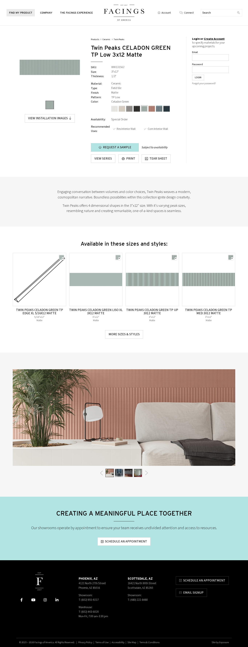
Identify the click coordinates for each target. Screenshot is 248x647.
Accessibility (118, 642)
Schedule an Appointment (126, 541)
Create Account (214, 39)
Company (46, 12)
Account (166, 12)
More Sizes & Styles (124, 334)
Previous (101, 473)
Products (95, 39)
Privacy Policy (85, 642)
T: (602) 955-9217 (89, 600)
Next (147, 473)
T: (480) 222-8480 (138, 600)
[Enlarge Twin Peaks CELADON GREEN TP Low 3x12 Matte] (49, 67)
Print (130, 158)
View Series (103, 158)
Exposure (224, 642)
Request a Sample (117, 147)
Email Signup (193, 592)
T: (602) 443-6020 (89, 612)
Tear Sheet (158, 158)
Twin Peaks (119, 39)
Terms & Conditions (149, 642)
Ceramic (106, 39)
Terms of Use (102, 642)
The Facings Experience (76, 12)
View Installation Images (48, 118)
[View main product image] (50, 105)
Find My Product (20, 12)
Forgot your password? (204, 83)
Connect (189, 12)
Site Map (131, 642)
